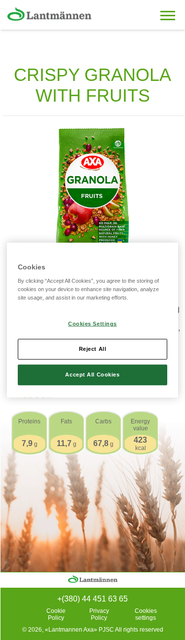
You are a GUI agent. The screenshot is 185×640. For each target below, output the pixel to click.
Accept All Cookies (92, 374)
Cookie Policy (56, 614)
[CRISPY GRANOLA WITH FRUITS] (92, 191)
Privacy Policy (99, 614)
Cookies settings (146, 614)
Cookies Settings (92, 324)
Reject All (93, 349)
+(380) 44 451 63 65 (92, 599)
